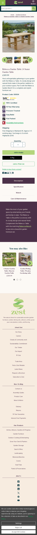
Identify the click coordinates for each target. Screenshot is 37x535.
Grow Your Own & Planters (18, 441)
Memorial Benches (18, 457)
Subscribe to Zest (18, 377)
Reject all (18, 527)
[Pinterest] (13, 172)
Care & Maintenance (18, 199)
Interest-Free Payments (18, 418)
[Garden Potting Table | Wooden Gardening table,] (25, 259)
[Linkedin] (18, 489)
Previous (4, 60)
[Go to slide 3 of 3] (20, 279)
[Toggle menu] (2, 2)
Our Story (18, 332)
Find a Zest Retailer (18, 365)
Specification (18, 187)
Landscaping (18, 453)
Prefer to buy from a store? (11, 169)
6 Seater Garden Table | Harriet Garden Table (9, 271)
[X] (10, 172)
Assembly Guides (18, 392)
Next (30, 60)
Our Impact (18, 351)
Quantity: (17, 141)
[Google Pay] (12, 158)
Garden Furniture (18, 434)
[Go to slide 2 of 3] (17, 279)
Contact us (18, 389)
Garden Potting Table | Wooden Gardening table (25, 271)
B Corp (18, 355)
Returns (18, 410)
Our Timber (18, 347)
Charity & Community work (18, 340)
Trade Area (18, 361)
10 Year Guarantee (18, 414)
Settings (18, 523)
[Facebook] (3, 172)
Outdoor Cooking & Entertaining (18, 438)
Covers (18, 461)
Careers (18, 336)
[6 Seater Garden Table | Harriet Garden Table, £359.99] (9, 259)
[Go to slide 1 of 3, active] (14, 279)
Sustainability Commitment (18, 343)
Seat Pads (18, 465)
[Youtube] (18, 500)
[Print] (8, 172)
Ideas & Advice (18, 400)
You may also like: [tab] (18, 248)
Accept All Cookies (18, 532)
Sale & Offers (18, 449)
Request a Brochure (18, 373)
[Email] (6, 172)
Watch (18, 193)
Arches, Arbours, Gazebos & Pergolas (18, 430)
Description (18, 181)
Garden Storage (18, 445)
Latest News (18, 369)
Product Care (18, 396)
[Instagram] (18, 482)
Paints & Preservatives (18, 468)
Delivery (18, 406)
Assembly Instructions (14, 123)
